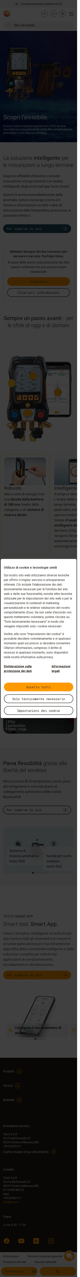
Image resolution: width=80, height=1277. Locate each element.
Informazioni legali (61, 669)
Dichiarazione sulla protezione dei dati (18, 669)
